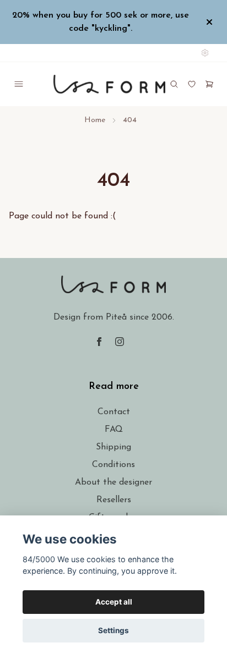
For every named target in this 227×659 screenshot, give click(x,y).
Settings (113, 630)
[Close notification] (209, 22)
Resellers (113, 500)
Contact (114, 412)
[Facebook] (99, 341)
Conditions (113, 464)
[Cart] (209, 84)
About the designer (113, 482)
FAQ (114, 429)
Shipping (113, 447)
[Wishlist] (192, 84)
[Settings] (205, 52)
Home (94, 120)
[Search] (174, 84)
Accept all (113, 601)
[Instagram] (119, 341)
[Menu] (19, 84)
